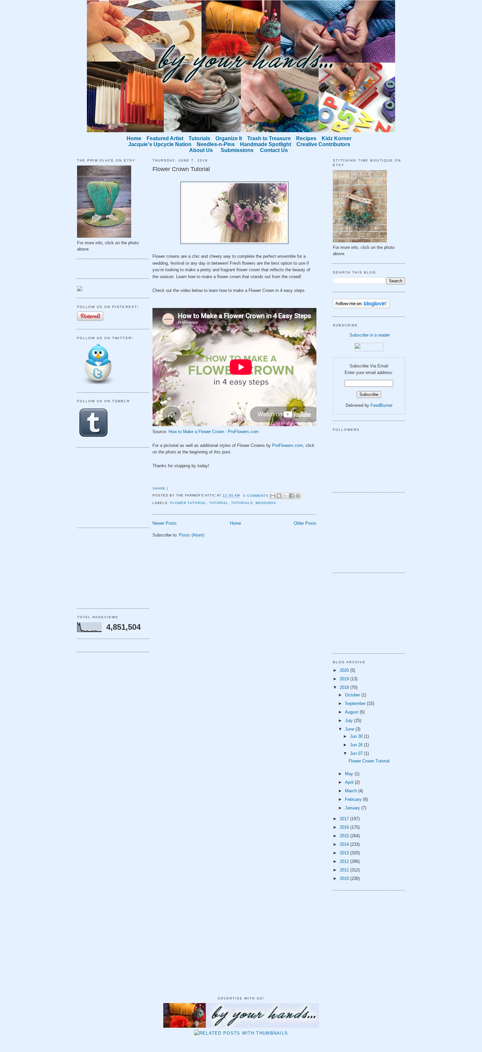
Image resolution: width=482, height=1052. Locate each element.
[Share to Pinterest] (297, 496)
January (353, 807)
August (352, 712)
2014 (345, 844)
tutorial (218, 503)
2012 (345, 861)
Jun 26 (357, 744)
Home (235, 523)
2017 (345, 818)
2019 (345, 678)
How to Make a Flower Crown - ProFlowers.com (214, 431)
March (351, 790)
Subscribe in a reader (370, 335)
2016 (345, 827)
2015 (345, 835)
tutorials (242, 503)
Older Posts (305, 523)
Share (159, 488)
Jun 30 (357, 736)
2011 (345, 869)
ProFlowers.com (287, 445)
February (354, 799)
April (350, 782)
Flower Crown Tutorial (181, 169)
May (349, 773)
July (349, 720)
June (350, 729)
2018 (345, 687)
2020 (345, 670)
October (353, 694)
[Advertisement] (110, 486)
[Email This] (273, 496)
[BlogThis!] (279, 496)
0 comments (256, 495)
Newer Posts (164, 523)
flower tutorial (188, 503)
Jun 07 (357, 753)
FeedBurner (381, 405)
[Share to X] (285, 496)
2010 (345, 878)
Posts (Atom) (191, 535)
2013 (345, 852)
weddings (265, 503)
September (356, 703)
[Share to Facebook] (291, 496)
